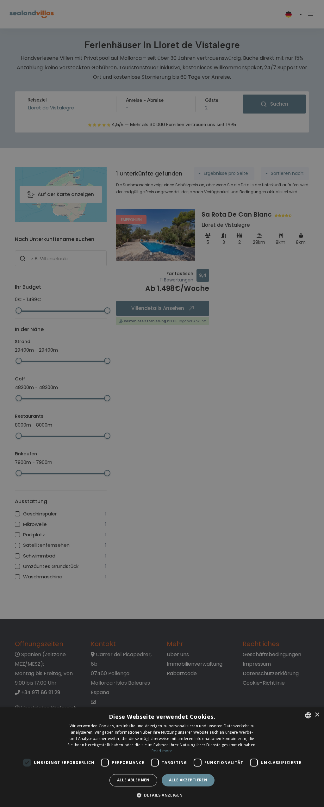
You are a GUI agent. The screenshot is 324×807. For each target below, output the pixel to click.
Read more (162, 751)
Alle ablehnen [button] (133, 780)
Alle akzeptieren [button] (188, 780)
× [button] (317, 714)
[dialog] (162, 757)
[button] (162, 795)
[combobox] (308, 715)
